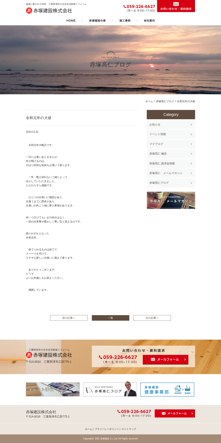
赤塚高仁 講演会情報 (162, 163)
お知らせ (154, 124)
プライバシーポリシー (107, 429)
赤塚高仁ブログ (159, 182)
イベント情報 (157, 134)
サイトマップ (129, 429)
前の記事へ (68, 317)
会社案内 (149, 20)
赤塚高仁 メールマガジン (165, 173)
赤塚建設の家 (97, 20)
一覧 (110, 317)
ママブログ (156, 143)
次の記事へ (152, 317)
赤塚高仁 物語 (158, 153)
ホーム (71, 20)
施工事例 (125, 20)
